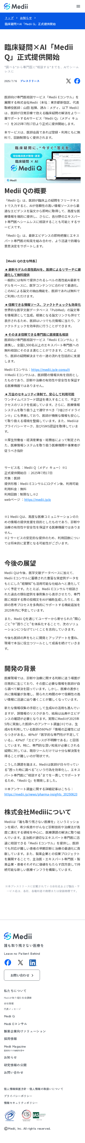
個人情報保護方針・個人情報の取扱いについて (33, 1089)
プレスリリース (30, 81)
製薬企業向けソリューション (25, 1031)
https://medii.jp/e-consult (50, 369)
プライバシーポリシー (18, 1096)
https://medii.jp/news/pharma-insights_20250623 (40, 794)
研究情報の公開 (15, 1065)
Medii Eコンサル (15, 1023)
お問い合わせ (13, 1072)
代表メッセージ (12, 1008)
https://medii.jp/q (37, 499)
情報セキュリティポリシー (21, 1103)
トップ (9, 18)
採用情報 (10, 1038)
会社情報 (9, 1003)
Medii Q (9, 1016)
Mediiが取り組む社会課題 (17, 997)
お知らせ (26, 18)
